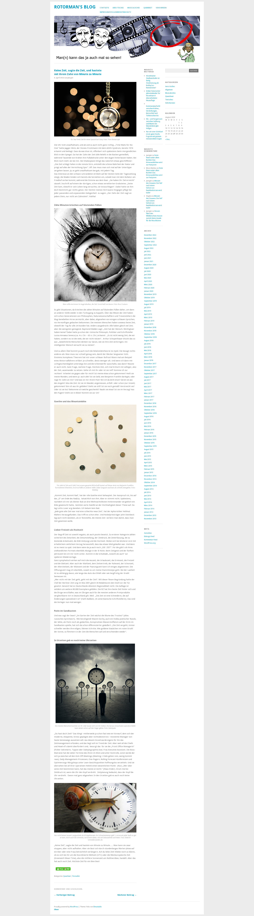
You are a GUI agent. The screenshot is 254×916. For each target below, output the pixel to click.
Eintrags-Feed (149, 536)
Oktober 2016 (149, 410)
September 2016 (150, 413)
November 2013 (150, 519)
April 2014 (148, 502)
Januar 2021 (148, 261)
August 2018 (148, 340)
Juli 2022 (147, 251)
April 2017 (148, 390)
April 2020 (148, 281)
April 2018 (148, 354)
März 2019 (148, 317)
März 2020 (148, 284)
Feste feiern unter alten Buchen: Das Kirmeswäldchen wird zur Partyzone (154, 160)
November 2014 (150, 479)
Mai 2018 (147, 350)
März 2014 (148, 505)
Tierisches (169, 100)
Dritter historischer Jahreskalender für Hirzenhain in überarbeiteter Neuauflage (153, 96)
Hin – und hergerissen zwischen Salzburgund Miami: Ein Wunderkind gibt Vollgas (154, 123)
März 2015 (148, 466)
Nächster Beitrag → (126, 895)
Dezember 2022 (150, 235)
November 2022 (150, 238)
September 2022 (150, 245)
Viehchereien (161, 8)
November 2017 (150, 367)
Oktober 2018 (149, 334)
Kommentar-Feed (150, 540)
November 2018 (150, 331)
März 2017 (148, 393)
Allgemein (169, 90)
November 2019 (150, 294)
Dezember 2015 (150, 436)
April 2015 (148, 462)
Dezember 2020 (150, 265)
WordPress (74, 907)
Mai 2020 (147, 278)
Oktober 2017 (149, 370)
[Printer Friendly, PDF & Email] (63, 870)
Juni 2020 (147, 275)
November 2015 (150, 439)
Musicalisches (133, 8)
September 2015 (150, 446)
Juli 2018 (147, 344)
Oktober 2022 (149, 242)
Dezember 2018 (150, 327)
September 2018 (150, 337)
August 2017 (148, 377)
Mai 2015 (147, 459)
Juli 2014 (147, 492)
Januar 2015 (148, 472)
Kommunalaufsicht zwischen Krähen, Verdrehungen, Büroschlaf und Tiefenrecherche (153, 111)
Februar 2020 (149, 288)
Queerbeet (148, 8)
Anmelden (148, 533)
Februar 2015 (149, 469)
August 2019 (148, 304)
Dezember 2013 (150, 515)
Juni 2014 (147, 496)
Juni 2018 (147, 347)
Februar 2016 (149, 430)
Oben (56, 909)
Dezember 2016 (150, 403)
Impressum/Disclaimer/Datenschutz (115, 12)
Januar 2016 (148, 433)
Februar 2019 (149, 321)
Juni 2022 (147, 255)
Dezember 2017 (150, 364)
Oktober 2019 (149, 298)
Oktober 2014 (149, 482)
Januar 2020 (148, 291)
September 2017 (150, 374)
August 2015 (148, 449)
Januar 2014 (148, 512)
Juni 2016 (147, 423)
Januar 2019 (148, 324)
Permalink (76, 876)
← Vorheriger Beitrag (64, 895)
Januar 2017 (148, 400)
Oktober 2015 (149, 443)
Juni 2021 (147, 258)
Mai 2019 (147, 311)
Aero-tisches (118, 8)
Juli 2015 (147, 453)
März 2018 (148, 357)
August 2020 (148, 268)
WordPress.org (149, 543)
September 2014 (150, 486)
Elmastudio (97, 907)
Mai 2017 (147, 387)
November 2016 (150, 407)
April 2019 (148, 314)
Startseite (104, 8)
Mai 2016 (147, 426)
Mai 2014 (147, 499)
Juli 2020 (147, 271)
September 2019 (150, 301)
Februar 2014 (149, 509)
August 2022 (148, 248)
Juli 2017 (147, 380)
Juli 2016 (147, 420)
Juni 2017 (147, 383)
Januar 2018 (148, 360)
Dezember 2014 (150, 476)
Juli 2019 (147, 308)
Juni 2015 (147, 456)
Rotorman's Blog (75, 7)
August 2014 (148, 489)
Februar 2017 (149, 397)
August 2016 (148, 416)
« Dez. (167, 139)
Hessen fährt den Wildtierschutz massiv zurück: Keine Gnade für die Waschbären (154, 216)
